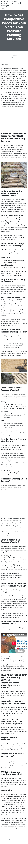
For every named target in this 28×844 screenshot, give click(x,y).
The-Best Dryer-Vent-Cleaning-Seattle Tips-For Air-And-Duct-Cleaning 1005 (11, 4)
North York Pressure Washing (10, 719)
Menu (3, 8)
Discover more (5, 209)
